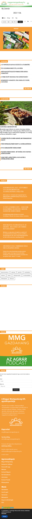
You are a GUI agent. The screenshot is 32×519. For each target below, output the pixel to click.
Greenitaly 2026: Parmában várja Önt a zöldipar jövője (15, 247)
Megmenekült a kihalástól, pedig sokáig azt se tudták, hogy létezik (15, 81)
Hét (13, 18)
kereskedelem (27, 272)
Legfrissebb (4, 61)
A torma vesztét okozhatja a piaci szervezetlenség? (14, 77)
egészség (13, 272)
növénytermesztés (17, 275)
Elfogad (4, 516)
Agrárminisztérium (5, 272)
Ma (28, 21)
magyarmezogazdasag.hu (16, 2)
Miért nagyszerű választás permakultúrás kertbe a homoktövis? (14, 72)
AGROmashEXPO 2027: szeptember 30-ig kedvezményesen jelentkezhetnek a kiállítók (15, 190)
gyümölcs (20, 272)
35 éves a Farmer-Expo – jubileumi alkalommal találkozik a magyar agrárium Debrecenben (15, 209)
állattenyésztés (4, 278)
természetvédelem (27, 275)
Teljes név (2, 384)
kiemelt (9, 275)
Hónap (8, 18)
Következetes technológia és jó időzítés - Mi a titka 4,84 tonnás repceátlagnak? (14, 227)
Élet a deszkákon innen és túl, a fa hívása (12, 68)
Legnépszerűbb (5, 99)
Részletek (3, 513)
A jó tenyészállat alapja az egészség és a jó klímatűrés (15, 65)
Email (1, 379)
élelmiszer (12, 278)
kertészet (3, 275)
